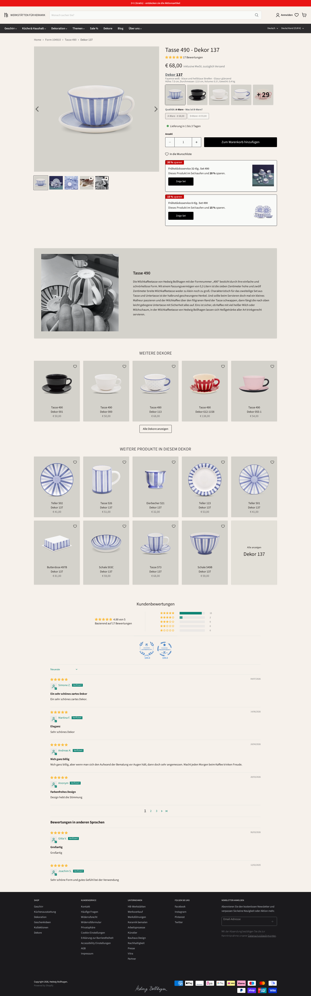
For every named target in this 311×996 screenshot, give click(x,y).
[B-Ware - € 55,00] (199, 120)
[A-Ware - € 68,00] (176, 120)
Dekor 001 (57, 412)
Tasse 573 (155, 567)
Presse (131, 948)
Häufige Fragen (89, 912)
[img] (59, 680)
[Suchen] (257, 15)
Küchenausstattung (45, 912)
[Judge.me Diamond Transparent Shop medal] (164, 649)
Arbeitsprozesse (136, 927)
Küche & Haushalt (33, 28)
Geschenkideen (42, 922)
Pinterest (180, 917)
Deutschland (291, 28)
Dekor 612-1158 (204, 412)
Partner (132, 959)
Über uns (134, 28)
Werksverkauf (135, 912)
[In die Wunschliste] (75, 366)
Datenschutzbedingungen (262, 936)
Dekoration (58, 28)
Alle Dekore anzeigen (155, 429)
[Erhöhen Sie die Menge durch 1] (196, 142)
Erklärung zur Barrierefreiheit (97, 938)
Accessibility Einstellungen (96, 943)
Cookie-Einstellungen (93, 933)
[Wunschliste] (296, 15)
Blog (120, 28)
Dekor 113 (155, 412)
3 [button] (156, 811)
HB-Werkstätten (137, 907)
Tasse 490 (70, 39)
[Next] (155, 109)
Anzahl (169, 134)
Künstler (132, 933)
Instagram (180, 912)
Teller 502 (57, 503)
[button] (174, 57)
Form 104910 (53, 39)
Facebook (180, 907)
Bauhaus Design (137, 938)
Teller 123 (205, 503)
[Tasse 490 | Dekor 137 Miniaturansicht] (41, 183)
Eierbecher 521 (155, 503)
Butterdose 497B (57, 567)
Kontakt (85, 907)
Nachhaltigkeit (136, 943)
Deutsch (271, 28)
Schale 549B (205, 567)
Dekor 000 (106, 412)
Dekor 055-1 (254, 412)
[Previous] (37, 109)
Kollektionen (41, 927)
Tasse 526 (106, 503)
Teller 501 (254, 503)
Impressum (87, 954)
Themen (78, 28)
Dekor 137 (57, 508)
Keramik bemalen (137, 922)
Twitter (179, 922)
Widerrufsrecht (89, 917)
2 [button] (151, 811)
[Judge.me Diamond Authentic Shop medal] (146, 649)
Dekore (107, 28)
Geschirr (9, 28)
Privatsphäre (88, 927)
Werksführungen (137, 917)
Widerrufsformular (91, 922)
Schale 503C (106, 567)
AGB (83, 948)
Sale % (94, 28)
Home (37, 39)
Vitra (130, 954)
